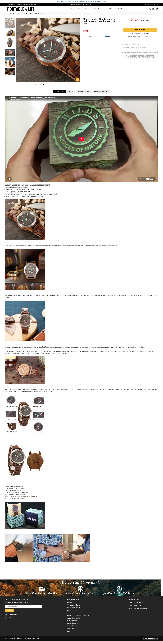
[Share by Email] (49, 85)
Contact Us (119, 9)
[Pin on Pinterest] (46, 85)
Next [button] (78, 50)
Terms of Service (73, 613)
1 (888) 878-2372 (11, 4)
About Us (109, 9)
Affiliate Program (73, 623)
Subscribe (10, 610)
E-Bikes (87, 9)
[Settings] (153, 9)
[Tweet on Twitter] (43, 85)
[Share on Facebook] (41, 85)
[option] (48, 50)
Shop (80, 9)
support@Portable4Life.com (27, 4)
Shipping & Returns (83, 91)
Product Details (59, 91)
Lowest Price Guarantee (101, 91)
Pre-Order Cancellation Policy (78, 615)
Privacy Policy (72, 610)
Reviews (71, 91)
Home (72, 9)
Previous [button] (17, 50)
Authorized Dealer (73, 618)
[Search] (150, 9)
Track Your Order (73, 626)
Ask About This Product (130, 44)
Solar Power (98, 9)
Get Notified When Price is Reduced (134, 48)
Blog (68, 631)
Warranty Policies (73, 605)
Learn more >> (114, 36)
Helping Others (72, 621)
